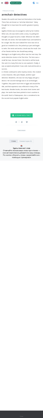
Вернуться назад (8, 10)
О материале (21, 130)
